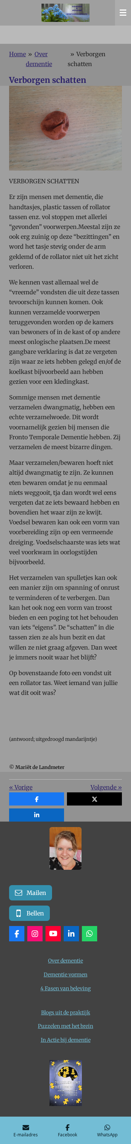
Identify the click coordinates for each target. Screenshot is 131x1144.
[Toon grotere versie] (65, 848)
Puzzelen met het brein (65, 1026)
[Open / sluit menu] (123, 13)
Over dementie (65, 960)
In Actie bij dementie (66, 1040)
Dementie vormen (65, 974)
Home (17, 54)
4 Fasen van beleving (65, 988)
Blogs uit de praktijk (65, 1012)
